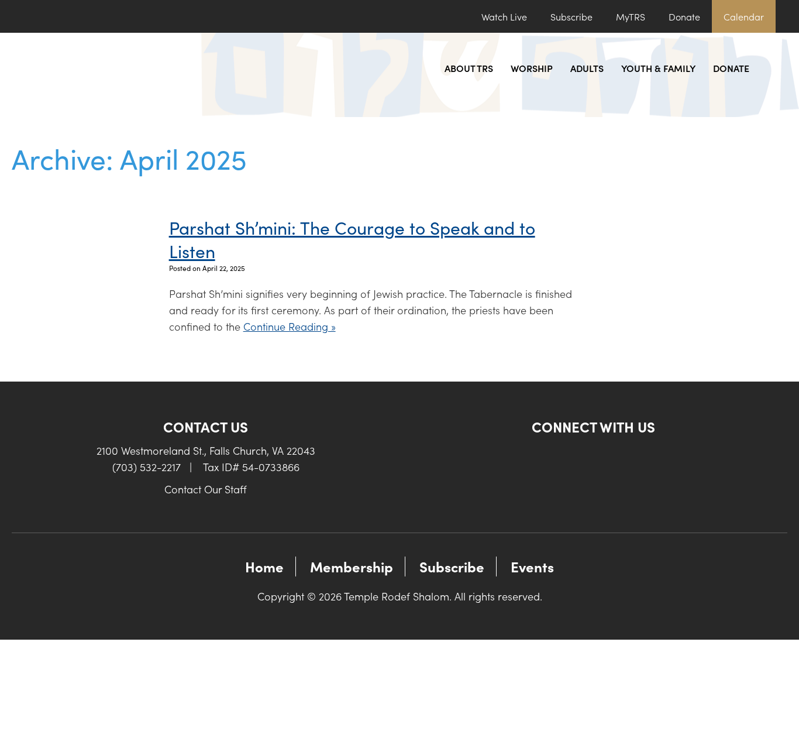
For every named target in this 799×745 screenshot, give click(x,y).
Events (532, 566)
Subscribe (571, 16)
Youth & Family (658, 67)
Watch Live (504, 16)
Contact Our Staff (205, 489)
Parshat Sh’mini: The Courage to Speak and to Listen (352, 239)
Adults (587, 67)
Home (264, 566)
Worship (532, 67)
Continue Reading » (289, 326)
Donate (684, 16)
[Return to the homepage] (108, 74)
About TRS (469, 67)
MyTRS (630, 16)
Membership (351, 566)
